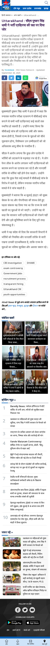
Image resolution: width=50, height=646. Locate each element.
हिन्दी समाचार (6, 15)
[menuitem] (16, 8)
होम (8, 630)
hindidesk (10, 69)
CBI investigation (12, 263)
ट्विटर (35, 305)
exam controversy (13, 268)
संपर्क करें (27, 630)
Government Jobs (12, 273)
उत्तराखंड (37, 8)
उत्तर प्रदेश (26, 8)
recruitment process (14, 278)
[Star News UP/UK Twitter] (25, 612)
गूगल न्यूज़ (12, 305)
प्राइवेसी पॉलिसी (39, 630)
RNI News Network (25, 69)
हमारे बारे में (16, 630)
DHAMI (31, 263)
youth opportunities (14, 294)
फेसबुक (20, 305)
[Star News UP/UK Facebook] (18, 612)
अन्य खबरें (17, 15)
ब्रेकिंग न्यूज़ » (9, 400)
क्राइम (46, 8)
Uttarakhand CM (12, 289)
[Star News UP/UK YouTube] (32, 612)
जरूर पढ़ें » (7, 532)
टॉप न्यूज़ (16, 8)
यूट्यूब (26, 305)
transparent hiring (13, 284)
